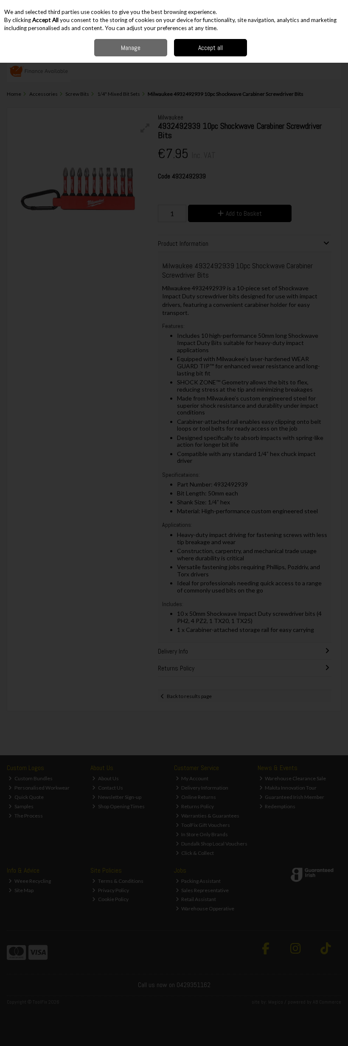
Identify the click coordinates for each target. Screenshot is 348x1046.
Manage (130, 47)
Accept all (210, 47)
